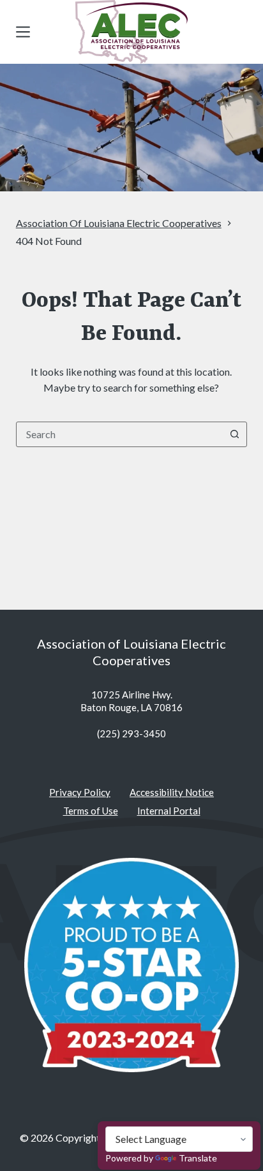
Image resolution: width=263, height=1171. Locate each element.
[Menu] (23, 32)
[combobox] (120, 434)
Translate (198, 1158)
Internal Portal (168, 810)
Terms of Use (90, 810)
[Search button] (234, 434)
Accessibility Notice (172, 792)
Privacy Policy (79, 792)
